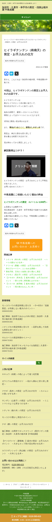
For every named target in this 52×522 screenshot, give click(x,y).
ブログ (12, 39)
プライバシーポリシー (39, 484)
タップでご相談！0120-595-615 (27, 516)
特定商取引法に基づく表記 (26, 509)
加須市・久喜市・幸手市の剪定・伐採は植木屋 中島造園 (25, 8)
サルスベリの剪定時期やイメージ (16, 339)
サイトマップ (24, 487)
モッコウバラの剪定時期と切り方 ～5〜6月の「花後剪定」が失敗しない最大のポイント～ (25, 308)
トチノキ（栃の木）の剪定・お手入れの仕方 (21, 410)
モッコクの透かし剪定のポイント (16, 417)
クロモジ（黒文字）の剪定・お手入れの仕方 (24, 275)
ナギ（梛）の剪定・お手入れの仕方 (17, 424)
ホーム (6, 39)
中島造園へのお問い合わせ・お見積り (26, 245)
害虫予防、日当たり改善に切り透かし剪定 (23, 272)
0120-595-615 (18, 465)
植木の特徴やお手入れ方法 (24, 39)
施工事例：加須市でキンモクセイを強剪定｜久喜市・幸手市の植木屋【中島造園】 (25, 348)
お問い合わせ (25, 484)
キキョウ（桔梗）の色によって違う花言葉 (20, 374)
